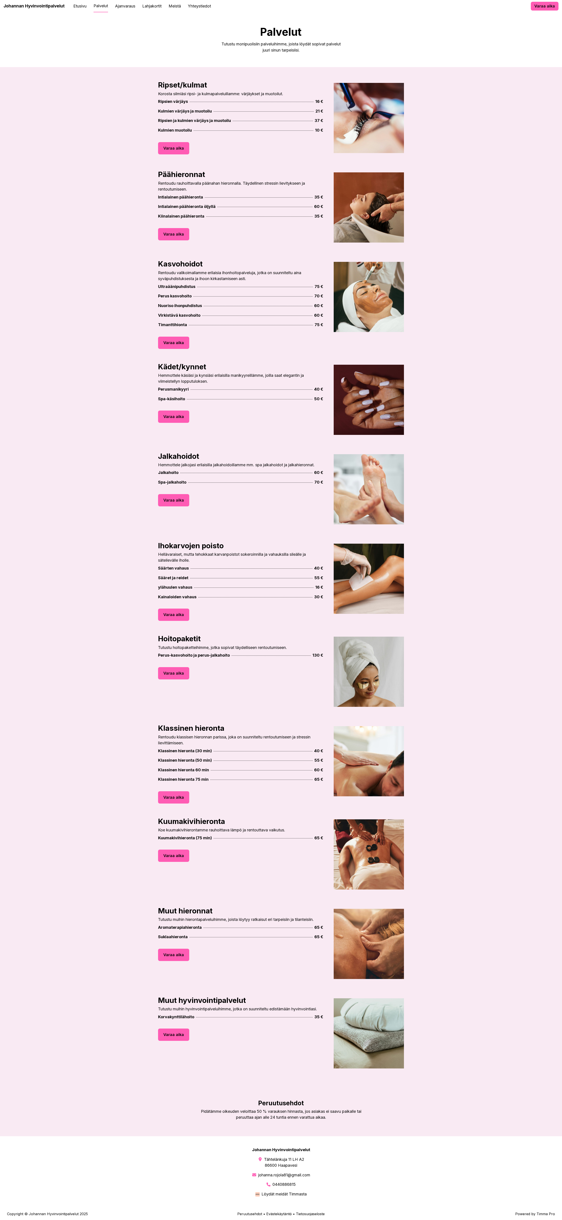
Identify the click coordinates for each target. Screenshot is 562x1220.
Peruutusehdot (249, 1214)
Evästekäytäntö (279, 1214)
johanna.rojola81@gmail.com (284, 1175)
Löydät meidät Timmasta (284, 1194)
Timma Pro (546, 1214)
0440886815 (284, 1184)
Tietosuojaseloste (310, 1214)
